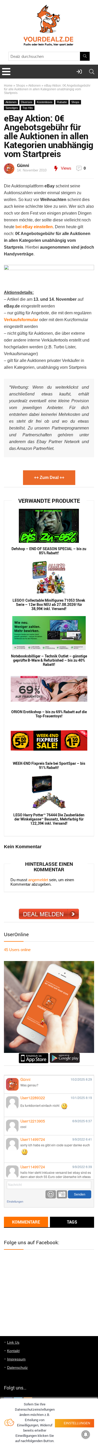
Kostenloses (45, 102)
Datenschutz (17, 1367)
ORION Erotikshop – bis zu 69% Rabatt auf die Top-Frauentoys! (49, 714)
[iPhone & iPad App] (34, 1055)
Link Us (13, 1342)
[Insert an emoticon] (50, 1194)
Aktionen (34, 85)
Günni (23, 165)
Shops (20, 85)
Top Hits (27, 107)
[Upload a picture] (62, 1194)
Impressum (16, 1359)
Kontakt (13, 1351)
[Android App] (65, 1055)
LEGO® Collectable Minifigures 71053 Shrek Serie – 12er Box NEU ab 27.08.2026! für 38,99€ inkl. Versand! (49, 604)
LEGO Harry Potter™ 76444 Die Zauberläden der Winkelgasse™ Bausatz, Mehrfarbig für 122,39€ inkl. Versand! (48, 819)
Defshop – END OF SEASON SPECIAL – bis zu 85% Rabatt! (48, 551)
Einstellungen (15, 1201)
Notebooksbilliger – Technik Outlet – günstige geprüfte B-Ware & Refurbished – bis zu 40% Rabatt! (49, 660)
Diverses (26, 102)
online (17, 949)
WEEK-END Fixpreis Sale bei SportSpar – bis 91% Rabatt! (49, 765)
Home (8, 85)
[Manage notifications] (86, 1434)
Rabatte (62, 102)
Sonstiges (11, 107)
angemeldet (38, 880)
